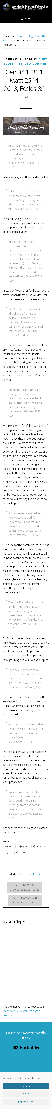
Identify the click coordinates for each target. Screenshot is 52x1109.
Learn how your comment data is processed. (21, 1013)
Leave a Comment (33, 63)
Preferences (26, 1102)
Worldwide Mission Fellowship (26, 7)
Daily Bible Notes (33, 874)
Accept (26, 1086)
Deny (26, 1094)
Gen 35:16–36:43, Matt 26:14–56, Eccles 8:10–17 (25, 900)
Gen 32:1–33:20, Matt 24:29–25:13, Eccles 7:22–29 (24, 887)
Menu (28, 18)
